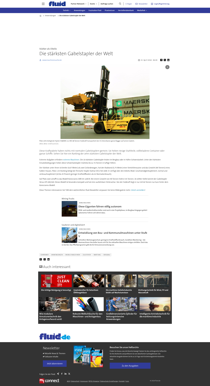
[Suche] (120, 4)
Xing (58, 374)
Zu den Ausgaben (130, 365)
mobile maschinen (72, 255)
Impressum (84, 381)
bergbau (107, 255)
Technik (66, 10)
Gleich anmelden (138, 190)
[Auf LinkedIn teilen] (168, 60)
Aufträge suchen (107, 4)
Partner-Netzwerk (77, 4)
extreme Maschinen (71, 159)
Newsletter (143, 4)
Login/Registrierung (161, 4)
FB (62, 374)
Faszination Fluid (95, 10)
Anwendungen (79, 10)
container (45, 255)
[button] (43, 309)
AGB (68, 381)
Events (92, 4)
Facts (127, 381)
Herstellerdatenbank (126, 10)
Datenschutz (75, 381)
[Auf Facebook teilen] (161, 60)
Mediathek (141, 10)
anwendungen (57, 255)
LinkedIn (66, 374)
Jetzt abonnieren (55, 363)
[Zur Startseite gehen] (57, 4)
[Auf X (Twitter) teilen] (165, 60)
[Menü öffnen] (43, 4)
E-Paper (129, 4)
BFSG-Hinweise (94, 381)
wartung (97, 255)
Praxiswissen (110, 10)
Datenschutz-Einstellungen (109, 381)
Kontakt (121, 381)
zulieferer (87, 255)
